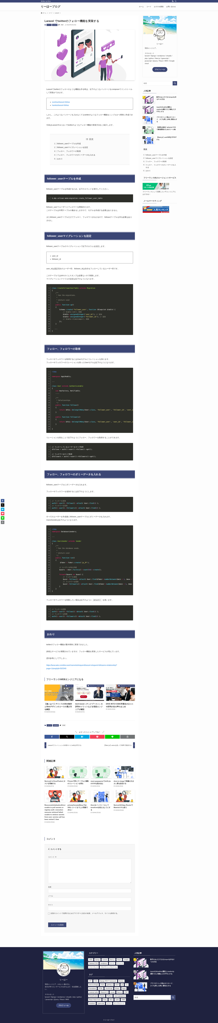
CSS (95, 981)
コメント (52, 857)
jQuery (117, 988)
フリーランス (93, 967)
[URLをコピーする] (127, 737)
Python (109, 996)
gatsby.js (110, 985)
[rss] (172, 1)
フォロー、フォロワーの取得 (69, 151)
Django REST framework (108, 981)
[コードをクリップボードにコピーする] (130, 199)
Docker (121, 981)
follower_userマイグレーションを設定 (72, 147)
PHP (62, 25)
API (90, 981)
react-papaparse (119, 996)
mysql (112, 992)
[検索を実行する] (175, 83)
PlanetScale (93, 996)
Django (97, 959)
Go (127, 985)
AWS (90, 959)
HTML (101, 988)
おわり (60, 159)
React (119, 959)
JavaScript (108, 988)
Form (102, 985)
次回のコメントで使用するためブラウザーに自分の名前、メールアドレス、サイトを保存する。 (85, 913)
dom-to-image (93, 985)
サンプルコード (119, 1003)
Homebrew (92, 988)
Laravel (55, 25)
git (122, 985)
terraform (92, 1003)
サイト (50, 905)
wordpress (103, 963)
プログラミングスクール (109, 967)
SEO (111, 1000)
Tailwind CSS (93, 963)
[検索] (175, 1)
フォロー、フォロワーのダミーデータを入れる (76, 155)
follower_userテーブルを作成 (69, 144)
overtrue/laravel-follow (61, 102)
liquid (124, 988)
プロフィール (160, 69)
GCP (117, 985)
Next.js (112, 959)
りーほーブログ (51, 6)
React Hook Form (95, 1000)
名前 (49, 887)
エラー (109, 1003)
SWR (123, 1000)
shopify (126, 959)
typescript (101, 1003)
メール (50, 896)
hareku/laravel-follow (60, 105)
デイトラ (120, 963)
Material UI (104, 992)
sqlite (117, 1000)
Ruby (105, 1000)
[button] (52, 737)
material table (93, 992)
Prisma (102, 996)
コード (49, 25)
